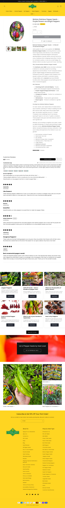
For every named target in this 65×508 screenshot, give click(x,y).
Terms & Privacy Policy (28, 484)
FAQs (24, 440)
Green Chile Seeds (8, 406)
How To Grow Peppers (28, 449)
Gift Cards (25, 438)
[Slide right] (28, 48)
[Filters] (57, 159)
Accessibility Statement (28, 487)
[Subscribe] (42, 420)
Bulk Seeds (45, 481)
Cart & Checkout (27, 473)
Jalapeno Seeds (46, 456)
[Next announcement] (61, 1)
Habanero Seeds (46, 469)
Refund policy (26, 480)
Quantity (34, 29)
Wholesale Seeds (27, 456)
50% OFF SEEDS (46, 434)
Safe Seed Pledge (27, 478)
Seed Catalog (26, 454)
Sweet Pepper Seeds (47, 454)
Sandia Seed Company (34, 505)
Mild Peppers (46, 445)
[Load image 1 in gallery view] (8, 48)
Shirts (44, 485)
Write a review (47, 159)
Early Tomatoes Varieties (29, 464)
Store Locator (26, 471)
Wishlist (25, 482)
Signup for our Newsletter (29, 431)
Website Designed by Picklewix (30, 489)
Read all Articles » (32, 332)
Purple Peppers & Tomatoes (49, 474)
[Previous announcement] (3, 1)
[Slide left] (4, 48)
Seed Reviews (26, 445)
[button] (4, 6)
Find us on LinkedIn (27, 476)
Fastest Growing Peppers (48, 463)
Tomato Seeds (46, 476)
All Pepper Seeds (27, 447)
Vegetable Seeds (47, 478)
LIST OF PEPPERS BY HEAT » (32, 350)
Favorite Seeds (26, 452)
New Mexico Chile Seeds (48, 449)
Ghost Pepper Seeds (47, 458)
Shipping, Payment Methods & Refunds (30, 461)
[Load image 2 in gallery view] (13, 48)
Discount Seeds (26, 467)
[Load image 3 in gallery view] (19, 48)
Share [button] (35, 26)
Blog (24, 443)
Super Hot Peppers (47, 472)
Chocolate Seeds (47, 447)
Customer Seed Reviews (48, 490)
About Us (25, 434)
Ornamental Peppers (48, 460)
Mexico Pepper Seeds (48, 452)
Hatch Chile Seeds (47, 440)
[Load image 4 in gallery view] (24, 48)
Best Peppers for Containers (50, 406)
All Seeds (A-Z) (46, 431)
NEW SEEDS (45, 382)
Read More (10, 296)
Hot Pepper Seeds (47, 467)
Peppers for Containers (48, 465)
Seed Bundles (26, 469)
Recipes (25, 458)
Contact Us (25, 436)
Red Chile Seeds (46, 443)
